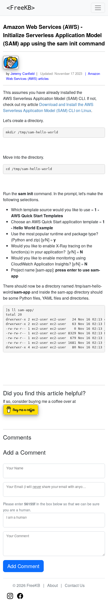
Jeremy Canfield (22, 73)
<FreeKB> (19, 7)
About (52, 585)
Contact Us (75, 585)
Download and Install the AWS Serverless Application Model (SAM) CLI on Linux (48, 107)
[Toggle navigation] (98, 8)
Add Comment (23, 566)
